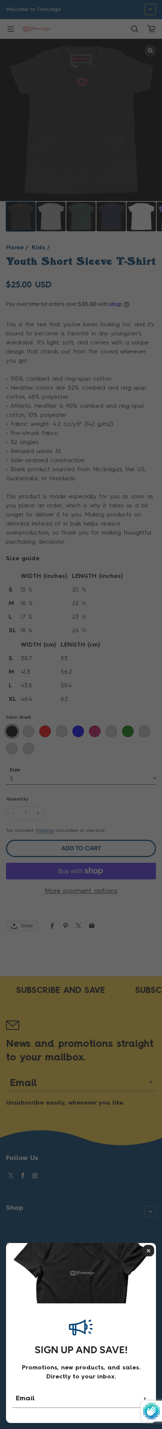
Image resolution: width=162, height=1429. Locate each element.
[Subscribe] (145, 1398)
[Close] (148, 1250)
